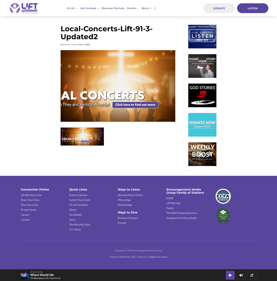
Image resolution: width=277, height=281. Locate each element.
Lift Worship (173, 203)
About (72, 209)
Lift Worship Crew (31, 195)
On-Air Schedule (78, 204)
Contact (25, 219)
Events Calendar (78, 195)
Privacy (114, 256)
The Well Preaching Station (181, 212)
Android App (125, 204)
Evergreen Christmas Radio (181, 217)
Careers (25, 214)
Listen (253, 8)
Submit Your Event (79, 199)
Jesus (72, 219)
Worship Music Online (130, 195)
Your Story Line (29, 204)
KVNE (169, 198)
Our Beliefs (75, 214)
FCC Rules (75, 229)
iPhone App (124, 199)
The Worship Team (79, 224)
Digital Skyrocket (158, 256)
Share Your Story (30, 199)
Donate (219, 8)
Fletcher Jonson (70, 44)
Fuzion (170, 208)
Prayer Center (29, 209)
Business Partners (113, 8)
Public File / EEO (127, 256)
